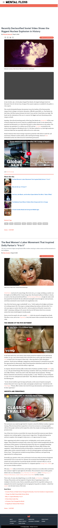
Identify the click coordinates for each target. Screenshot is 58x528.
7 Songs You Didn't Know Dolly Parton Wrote (17, 494)
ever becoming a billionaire (34, 297)
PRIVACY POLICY (45, 519)
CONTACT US (21, 519)
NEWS (39, 223)
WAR (6, 223)
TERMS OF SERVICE (22, 521)
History (11, 223)
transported (44, 120)
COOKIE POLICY (13, 521)
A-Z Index (12, 523)
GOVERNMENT (18, 223)
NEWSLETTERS (31, 519)
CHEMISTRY (45, 223)
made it (6, 486)
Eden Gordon (6, 253)
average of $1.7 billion (46, 463)
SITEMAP (43, 521)
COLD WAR (29, 223)
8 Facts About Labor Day (11, 499)
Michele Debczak (7, 34)
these (46, 135)
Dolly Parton (7, 293)
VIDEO (23, 223)
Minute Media (26, 526)
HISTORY (11, 230)
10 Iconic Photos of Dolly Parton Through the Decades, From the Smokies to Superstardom (29, 492)
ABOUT (11, 519)
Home (5, 230)
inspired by (23, 317)
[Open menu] (4, 2)
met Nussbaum (39, 478)
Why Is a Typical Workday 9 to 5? (14, 496)
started (49, 369)
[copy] (13, 38)
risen (5, 359)
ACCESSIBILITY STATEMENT (34, 521)
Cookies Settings (21, 523)
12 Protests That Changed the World (14, 501)
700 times (38, 126)
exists (10, 469)
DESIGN (34, 223)
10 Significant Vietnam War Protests (14, 503)
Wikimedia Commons (24, 68)
